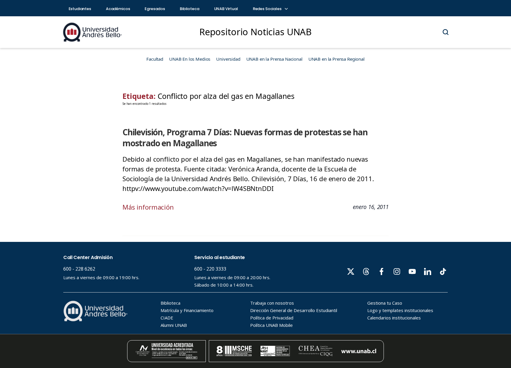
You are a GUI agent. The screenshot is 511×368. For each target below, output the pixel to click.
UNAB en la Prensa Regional (336, 59)
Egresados (155, 9)
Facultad (154, 59)
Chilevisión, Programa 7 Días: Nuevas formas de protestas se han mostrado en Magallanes (244, 137)
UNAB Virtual (226, 9)
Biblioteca (189, 9)
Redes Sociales (267, 9)
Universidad (228, 59)
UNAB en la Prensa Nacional (274, 59)
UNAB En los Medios (189, 59)
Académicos (118, 9)
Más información (148, 207)
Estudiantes (80, 9)
